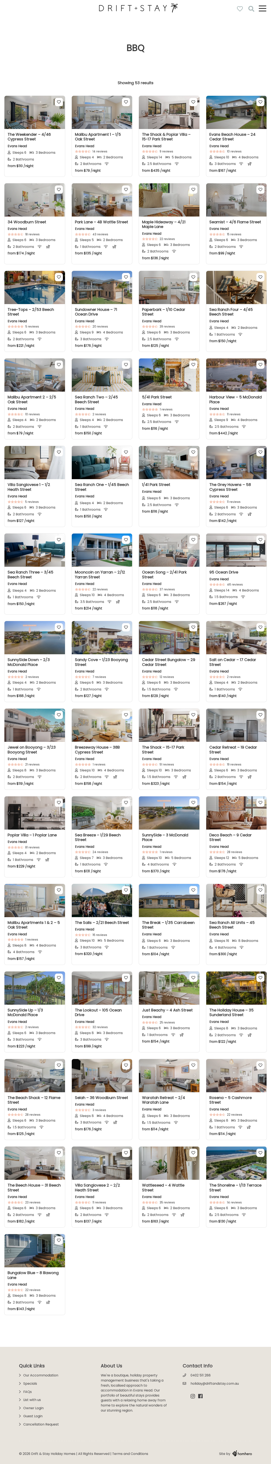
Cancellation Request (41, 1424)
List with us (32, 1399)
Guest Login (33, 1416)
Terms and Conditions (130, 1453)
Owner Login (33, 1408)
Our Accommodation (40, 1375)
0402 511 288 (201, 1375)
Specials (30, 1383)
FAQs (27, 1391)
